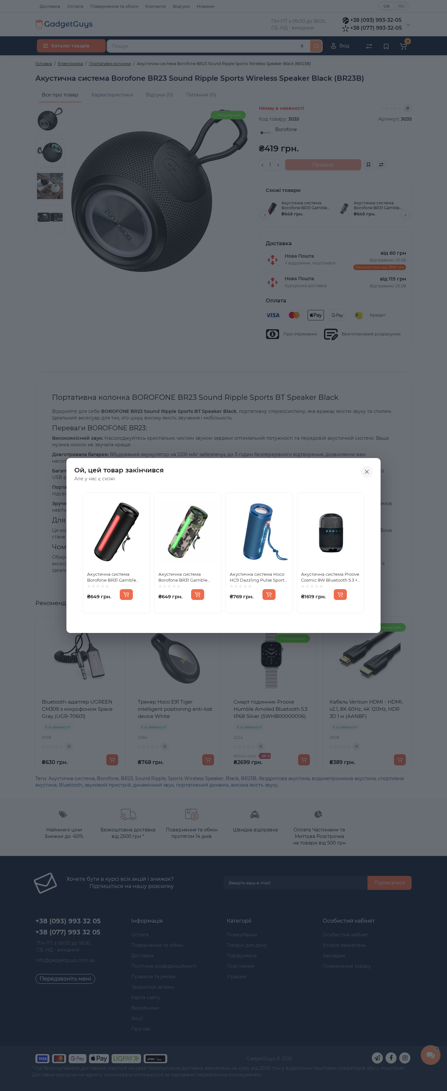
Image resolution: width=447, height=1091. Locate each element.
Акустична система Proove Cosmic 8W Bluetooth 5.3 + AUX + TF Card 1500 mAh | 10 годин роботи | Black (330, 577)
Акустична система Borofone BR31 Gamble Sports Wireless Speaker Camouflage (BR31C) (183, 577)
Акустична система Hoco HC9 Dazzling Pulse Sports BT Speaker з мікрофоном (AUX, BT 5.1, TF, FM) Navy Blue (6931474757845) (258, 577)
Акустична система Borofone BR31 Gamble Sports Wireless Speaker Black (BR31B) (112, 577)
